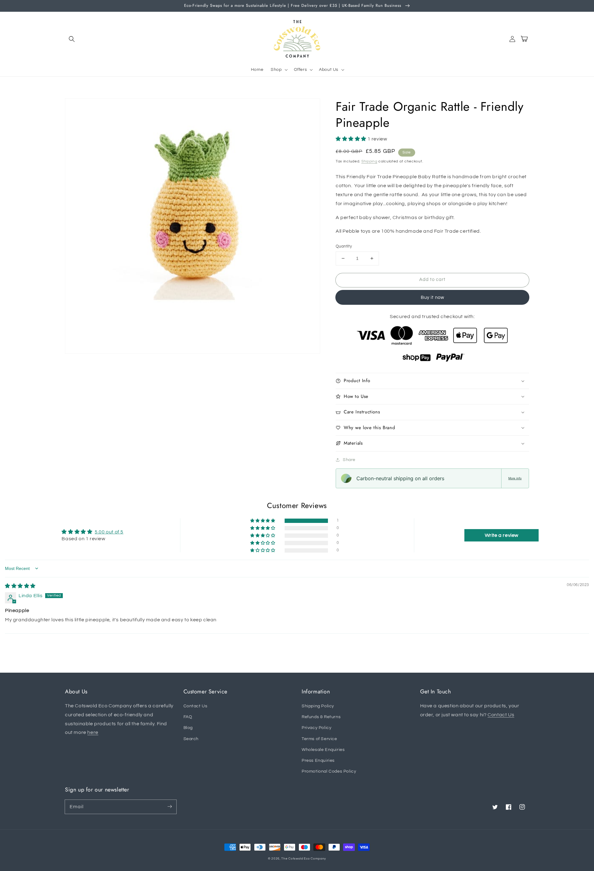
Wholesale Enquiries (323, 750)
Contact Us (195, 706)
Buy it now (432, 297)
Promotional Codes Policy (329, 771)
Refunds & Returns (321, 717)
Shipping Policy (318, 706)
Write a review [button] (502, 535)
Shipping (369, 161)
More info (515, 478)
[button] (72, 39)
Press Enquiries (318, 760)
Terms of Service (319, 739)
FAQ (187, 717)
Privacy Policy (316, 728)
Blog (188, 728)
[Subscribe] (169, 806)
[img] (20, 586)
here (92, 732)
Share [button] (349, 460)
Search (191, 739)
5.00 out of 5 (109, 531)
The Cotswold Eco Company (303, 858)
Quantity (344, 246)
